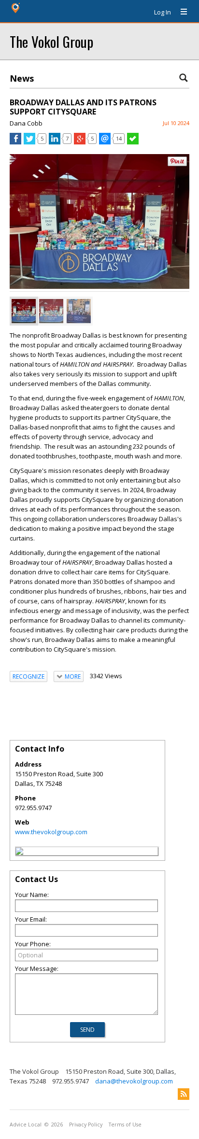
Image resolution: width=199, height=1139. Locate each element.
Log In (162, 12)
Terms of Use (125, 1124)
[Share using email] (105, 142)
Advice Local (26, 1124)
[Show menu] (180, 12)
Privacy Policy (85, 1124)
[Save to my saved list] (133, 142)
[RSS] (183, 1094)
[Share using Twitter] (29, 142)
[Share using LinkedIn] (54, 142)
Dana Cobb (26, 123)
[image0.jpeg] (79, 311)
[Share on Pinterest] (177, 164)
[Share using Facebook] (15, 142)
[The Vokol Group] (19, 852)
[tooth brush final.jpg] (23, 311)
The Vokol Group (51, 41)
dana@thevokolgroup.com (134, 1081)
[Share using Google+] (79, 142)
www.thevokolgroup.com (51, 831)
